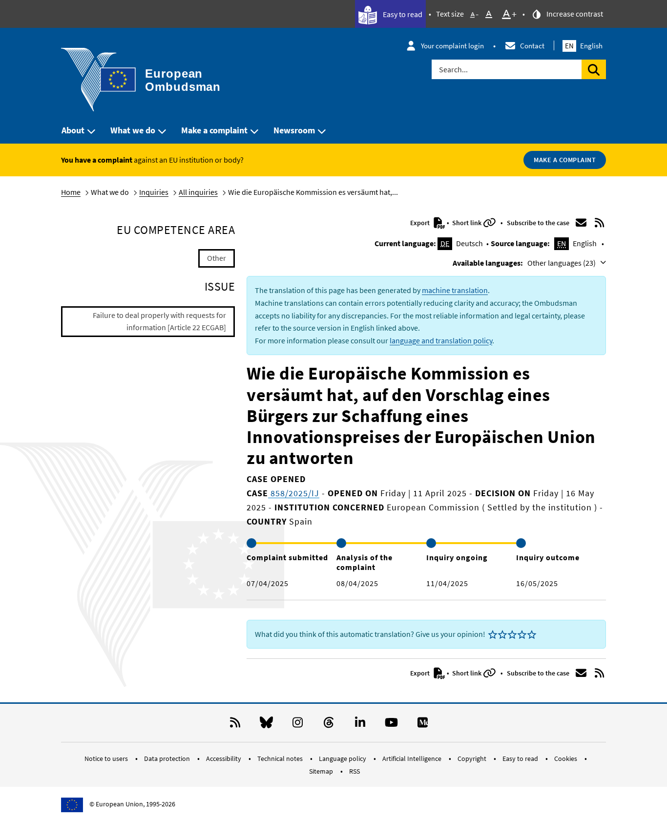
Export (420, 222)
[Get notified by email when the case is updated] (581, 222)
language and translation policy (441, 340)
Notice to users (106, 758)
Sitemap (321, 771)
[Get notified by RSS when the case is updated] (599, 222)
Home (71, 192)
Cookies (566, 758)
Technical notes (280, 758)
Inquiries (153, 192)
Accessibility (224, 758)
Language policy (343, 758)
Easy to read (401, 14)
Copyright (473, 758)
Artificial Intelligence (412, 758)
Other (216, 258)
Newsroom (294, 130)
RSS (354, 771)
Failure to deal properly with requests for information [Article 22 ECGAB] (159, 321)
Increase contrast (574, 14)
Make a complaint (214, 130)
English (584, 45)
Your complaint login (452, 45)
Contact (532, 45)
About (73, 130)
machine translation (455, 290)
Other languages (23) (562, 263)
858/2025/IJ (293, 493)
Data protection (167, 758)
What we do (132, 130)
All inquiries (198, 192)
